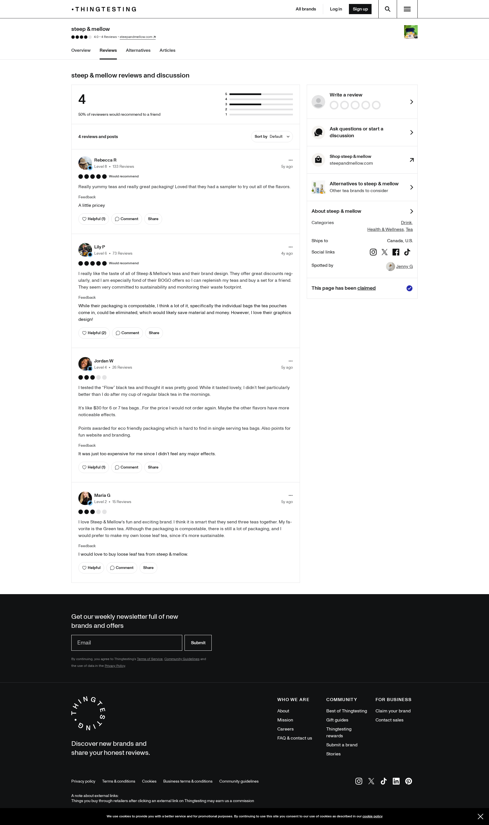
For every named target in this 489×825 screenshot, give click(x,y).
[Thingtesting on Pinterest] (408, 782)
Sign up (360, 9)
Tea (409, 229)
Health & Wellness (385, 229)
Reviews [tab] (108, 50)
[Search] (387, 9)
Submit (198, 643)
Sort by (268, 136)
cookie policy (373, 816)
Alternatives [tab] (138, 50)
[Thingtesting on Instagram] (358, 782)
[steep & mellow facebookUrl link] (396, 253)
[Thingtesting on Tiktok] (383, 782)
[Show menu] (407, 9)
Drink (406, 223)
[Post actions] (290, 160)
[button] (106, 163)
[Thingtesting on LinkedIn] (396, 782)
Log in (336, 9)
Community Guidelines (182, 659)
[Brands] (105, 9)
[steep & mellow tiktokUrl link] (407, 253)
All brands (306, 9)
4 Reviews (109, 37)
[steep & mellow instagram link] (373, 253)
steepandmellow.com (136, 37)
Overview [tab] (81, 50)
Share (153, 219)
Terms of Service (150, 659)
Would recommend (124, 176)
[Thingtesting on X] (371, 782)
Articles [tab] (167, 50)
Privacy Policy (115, 665)
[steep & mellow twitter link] (384, 253)
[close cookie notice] (480, 816)
